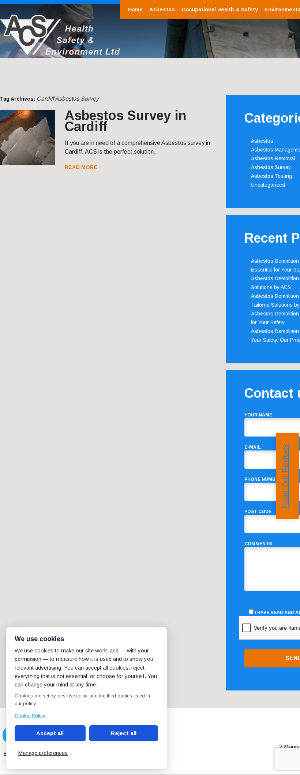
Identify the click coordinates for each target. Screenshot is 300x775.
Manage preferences (43, 753)
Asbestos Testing (271, 176)
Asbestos (162, 9)
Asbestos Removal (273, 158)
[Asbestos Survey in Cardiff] (27, 163)
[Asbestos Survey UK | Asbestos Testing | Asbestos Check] (60, 51)
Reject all (123, 733)
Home (135, 9)
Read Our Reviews (285, 476)
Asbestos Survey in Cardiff (125, 121)
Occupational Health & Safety (219, 9)
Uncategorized (268, 185)
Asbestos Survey (271, 167)
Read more (81, 167)
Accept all (50, 733)
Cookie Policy (30, 715)
